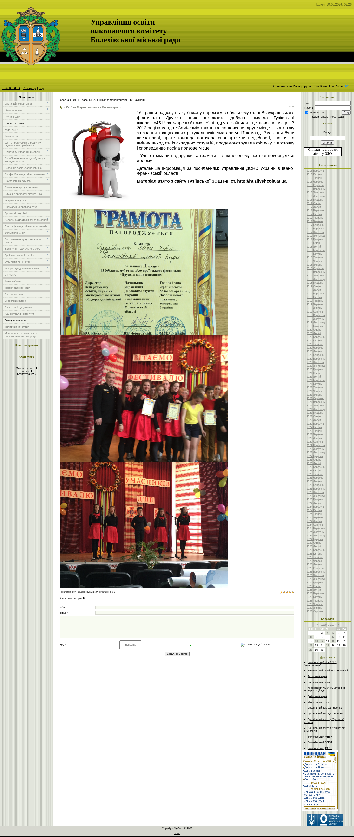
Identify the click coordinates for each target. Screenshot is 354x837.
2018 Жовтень (315, 275)
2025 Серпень (315, 568)
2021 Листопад (316, 409)
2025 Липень (314, 564)
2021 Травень (315, 387)
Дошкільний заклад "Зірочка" (325, 707)
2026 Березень (316, 593)
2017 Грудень (315, 239)
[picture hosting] (144, 587)
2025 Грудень (315, 582)
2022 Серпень (315, 441)
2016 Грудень (315, 199)
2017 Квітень (314, 214)
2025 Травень (315, 557)
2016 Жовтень (315, 192)
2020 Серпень (315, 354)
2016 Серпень (315, 185)
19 (333, 641)
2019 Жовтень (315, 318)
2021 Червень (315, 391)
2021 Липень (314, 394)
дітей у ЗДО (322, 154)
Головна (11, 87)
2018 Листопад (316, 279)
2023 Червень (315, 477)
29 (310, 649)
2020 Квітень (314, 340)
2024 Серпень (315, 524)
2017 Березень (316, 210)
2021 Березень (316, 380)
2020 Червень (315, 347)
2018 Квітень (314, 253)
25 (327, 645)
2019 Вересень (316, 315)
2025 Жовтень (315, 575)
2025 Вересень (316, 571)
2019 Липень (314, 308)
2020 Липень (314, 351)
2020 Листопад (316, 365)
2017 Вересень (316, 228)
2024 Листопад (316, 535)
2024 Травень (315, 513)
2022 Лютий (314, 419)
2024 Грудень (315, 539)
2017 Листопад (316, 235)
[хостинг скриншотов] (144, 334)
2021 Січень (314, 373)
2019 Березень (316, 293)
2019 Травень (315, 300)
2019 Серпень (315, 311)
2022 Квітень (314, 427)
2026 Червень (315, 604)
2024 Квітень (314, 510)
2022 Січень (314, 416)
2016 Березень (316, 170)
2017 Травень (315, 217)
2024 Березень (316, 506)
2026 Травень (315, 600)
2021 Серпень (315, 398)
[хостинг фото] (144, 460)
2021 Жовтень (315, 405)
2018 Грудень (315, 282)
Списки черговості (323, 149)
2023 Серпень (315, 485)
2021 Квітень (314, 383)
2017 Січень (314, 203)
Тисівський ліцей (317, 676)
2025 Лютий (314, 546)
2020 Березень (316, 336)
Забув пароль (319, 116)
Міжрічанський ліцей (319, 702)
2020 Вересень (316, 358)
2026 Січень (314, 586)
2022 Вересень (316, 445)
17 (322, 641)
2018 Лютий (314, 246)
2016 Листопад (316, 196)
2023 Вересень (316, 488)
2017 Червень (315, 221)
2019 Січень (314, 286)
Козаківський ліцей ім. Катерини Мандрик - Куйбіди (324, 689)
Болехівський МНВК (320, 736)
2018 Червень (315, 261)
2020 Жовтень (315, 362)
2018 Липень (314, 264)
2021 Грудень (315, 412)
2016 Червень (315, 181)
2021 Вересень (316, 401)
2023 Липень (314, 481)
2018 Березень (316, 250)
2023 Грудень (315, 499)
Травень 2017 (327, 624)
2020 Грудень (315, 369)
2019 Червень (315, 304)
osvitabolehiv (91, 592)
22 (94, 99)
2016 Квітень (314, 174)
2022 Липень (314, 438)
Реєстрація (29, 88)
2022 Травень (315, 430)
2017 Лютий (314, 206)
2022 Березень (316, 423)
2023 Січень (314, 459)
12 (333, 636)
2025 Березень (316, 550)
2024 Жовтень (315, 531)
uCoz (177, 833)
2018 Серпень (315, 268)
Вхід (41, 88)
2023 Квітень (314, 470)
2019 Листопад (316, 322)
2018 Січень (314, 243)
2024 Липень (314, 521)
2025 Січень (314, 542)
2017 (75, 99)
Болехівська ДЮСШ (320, 748)
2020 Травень (315, 344)
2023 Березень (316, 466)
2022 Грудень (315, 456)
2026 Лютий (314, 589)
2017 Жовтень (315, 232)
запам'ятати (316, 112)
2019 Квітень (314, 297)
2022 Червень (315, 434)
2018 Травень (315, 257)
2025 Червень (315, 560)
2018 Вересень (316, 271)
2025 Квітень (314, 553)
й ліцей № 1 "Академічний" (320, 663)
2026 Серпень (315, 611)
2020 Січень (314, 329)
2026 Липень (314, 607)
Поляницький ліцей (319, 682)
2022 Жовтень (315, 448)
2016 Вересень (316, 188)
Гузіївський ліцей (317, 696)
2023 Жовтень (315, 492)
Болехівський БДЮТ (320, 742)
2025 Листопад (316, 578)
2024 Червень (315, 517)
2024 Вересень (316, 528)
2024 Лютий (314, 503)
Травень (85, 99)
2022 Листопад (316, 452)
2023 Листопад (316, 495)
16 (316, 641)
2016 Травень (315, 178)
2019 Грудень (315, 326)
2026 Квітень (314, 596)
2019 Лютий (314, 289)
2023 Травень (315, 474)
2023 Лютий (314, 463)
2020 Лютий (314, 333)
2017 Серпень (315, 224)
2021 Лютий (314, 376)
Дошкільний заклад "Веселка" (326, 713)
